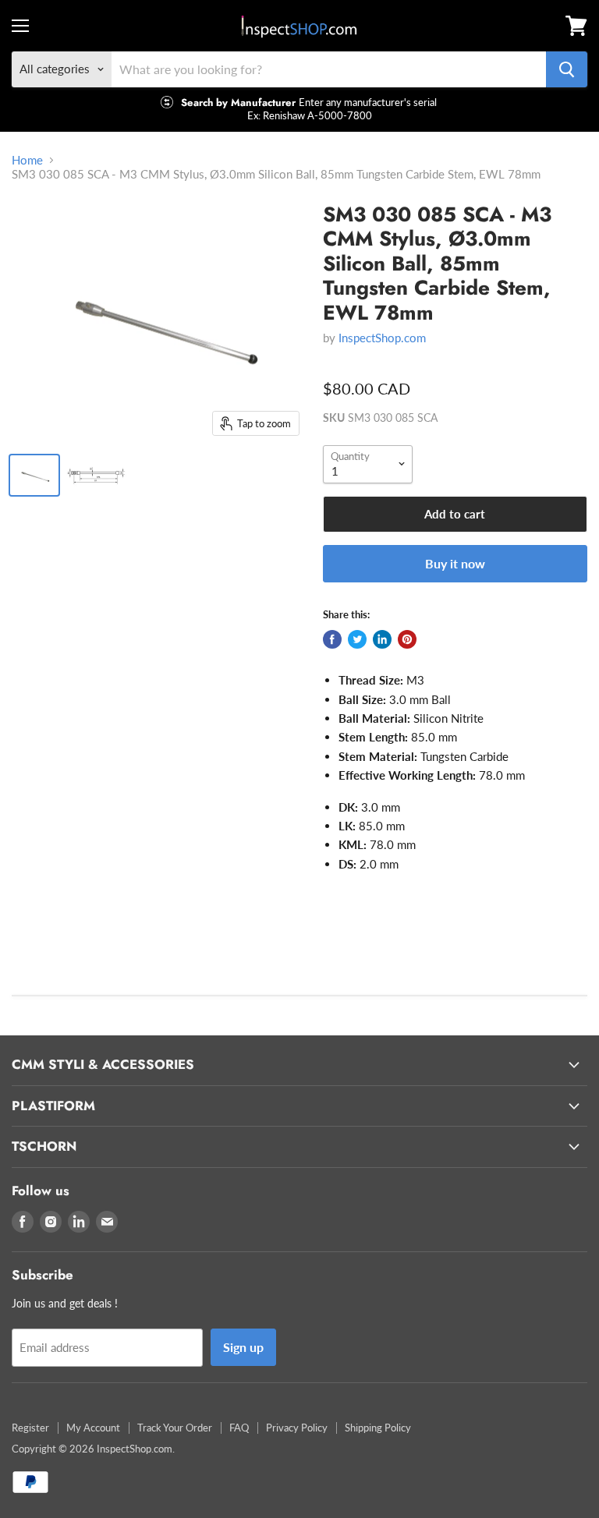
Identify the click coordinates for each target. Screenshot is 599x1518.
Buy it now (455, 563)
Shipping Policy (378, 1427)
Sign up (243, 1346)
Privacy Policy (297, 1427)
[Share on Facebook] (332, 639)
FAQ (239, 1427)
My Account (93, 1427)
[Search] (566, 69)
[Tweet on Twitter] (357, 639)
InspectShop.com (382, 338)
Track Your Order (174, 1427)
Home (27, 160)
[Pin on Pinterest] (407, 639)
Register (30, 1427)
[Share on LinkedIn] (382, 639)
